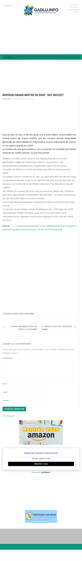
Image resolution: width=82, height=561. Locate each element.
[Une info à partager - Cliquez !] (41, 516)
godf (21, 314)
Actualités (7, 99)
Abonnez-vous (41, 464)
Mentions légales (73, 10)
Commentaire (8, 358)
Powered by (36, 472)
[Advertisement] (41, 35)
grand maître (29, 314)
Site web (6, 400)
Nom (5, 384)
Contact (76, 12)
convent (15, 314)
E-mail (5, 392)
